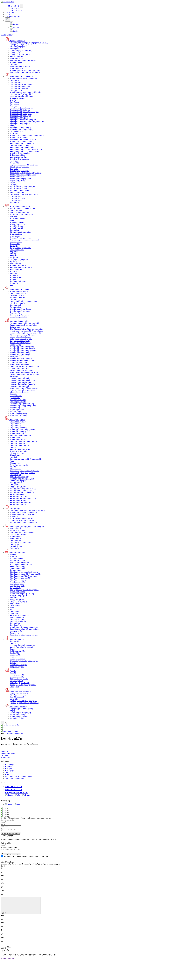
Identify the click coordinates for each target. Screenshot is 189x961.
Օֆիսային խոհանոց (16, 552)
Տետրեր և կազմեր (16, 210)
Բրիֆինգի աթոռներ (17, 295)
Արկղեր (13, 663)
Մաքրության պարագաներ (20, 341)
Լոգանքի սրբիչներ (17, 677)
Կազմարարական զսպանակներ (22, 147)
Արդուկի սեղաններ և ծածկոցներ (22, 514)
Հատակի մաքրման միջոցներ (20, 337)
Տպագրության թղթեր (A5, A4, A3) (22, 45)
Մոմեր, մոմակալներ (17, 714)
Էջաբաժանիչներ (16, 131)
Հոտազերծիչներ (16, 475)
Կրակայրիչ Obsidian (17, 659)
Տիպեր (12, 220)
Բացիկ (12, 710)
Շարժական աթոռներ (18, 293)
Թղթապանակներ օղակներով (21, 114)
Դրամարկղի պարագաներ (20, 190)
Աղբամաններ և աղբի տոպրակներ (23, 406)
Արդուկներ (14, 516)
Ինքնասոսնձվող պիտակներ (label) (23, 60)
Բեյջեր (12, 182)
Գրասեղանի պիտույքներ (19, 159)
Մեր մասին (9, 765)
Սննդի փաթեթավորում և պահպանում (24, 590)
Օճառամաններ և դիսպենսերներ (22, 404)
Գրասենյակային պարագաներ (21, 76)
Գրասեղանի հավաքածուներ (21, 141)
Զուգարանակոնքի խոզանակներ (22, 370)
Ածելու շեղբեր (15, 469)
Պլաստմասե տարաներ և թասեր (22, 594)
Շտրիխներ (14, 106)
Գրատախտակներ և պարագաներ (23, 175)
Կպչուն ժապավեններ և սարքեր (22, 647)
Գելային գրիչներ (16, 226)
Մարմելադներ (15, 625)
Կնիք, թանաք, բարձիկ (18, 157)
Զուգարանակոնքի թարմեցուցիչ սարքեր (25, 374)
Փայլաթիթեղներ (16, 631)
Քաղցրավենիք (15, 613)
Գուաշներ (13, 271)
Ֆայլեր (12, 125)
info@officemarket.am (16, 792)
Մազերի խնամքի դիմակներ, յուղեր (23, 488)
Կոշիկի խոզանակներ (18, 504)
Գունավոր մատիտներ (18, 265)
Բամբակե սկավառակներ (19, 445)
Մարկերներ (14, 102)
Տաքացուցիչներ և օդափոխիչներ (22, 518)
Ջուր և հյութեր (15, 603)
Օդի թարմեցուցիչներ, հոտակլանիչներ (24, 366)
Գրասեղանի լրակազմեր (19, 137)
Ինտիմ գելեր (14, 457)
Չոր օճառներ (15, 398)
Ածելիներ (13, 467)
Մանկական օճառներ (18, 400)
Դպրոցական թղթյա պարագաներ (23, 208)
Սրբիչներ (13, 673)
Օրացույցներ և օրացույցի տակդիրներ (24, 194)
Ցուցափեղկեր (15, 313)
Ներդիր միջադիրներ (17, 453)
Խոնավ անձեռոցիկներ (18, 481)
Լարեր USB (14, 544)
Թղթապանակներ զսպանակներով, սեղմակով (27, 122)
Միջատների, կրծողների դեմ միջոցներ (24, 661)
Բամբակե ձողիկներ (17, 443)
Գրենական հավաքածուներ (20, 238)
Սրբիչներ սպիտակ (17, 697)
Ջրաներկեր (14, 273)
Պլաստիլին (14, 283)
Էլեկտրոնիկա (14, 508)
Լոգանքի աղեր (15, 426)
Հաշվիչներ (14, 161)
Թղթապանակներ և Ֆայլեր (20, 110)
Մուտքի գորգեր (16, 411)
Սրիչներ (13, 254)
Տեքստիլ (12, 671)
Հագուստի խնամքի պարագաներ (22, 390)
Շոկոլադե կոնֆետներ (18, 621)
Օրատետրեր (14, 80)
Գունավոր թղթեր (16, 62)
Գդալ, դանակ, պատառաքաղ (21, 564)
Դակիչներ (14, 169)
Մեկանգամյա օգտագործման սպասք (24, 572)
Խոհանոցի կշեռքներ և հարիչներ (22, 520)
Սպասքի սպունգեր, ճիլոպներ (21, 358)
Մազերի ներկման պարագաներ (22, 492)
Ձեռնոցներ (14, 356)
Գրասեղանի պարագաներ (20, 153)
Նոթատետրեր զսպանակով (20, 86)
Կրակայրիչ (14, 657)
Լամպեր (13, 643)
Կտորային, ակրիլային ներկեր (21, 267)
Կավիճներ (14, 255)
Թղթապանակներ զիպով (19, 118)
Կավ (11, 285)
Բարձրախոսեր (15, 540)
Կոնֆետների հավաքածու (19, 615)
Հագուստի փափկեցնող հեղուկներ (22, 384)
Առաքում (10, 12)
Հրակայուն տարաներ (18, 568)
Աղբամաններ (15, 407)
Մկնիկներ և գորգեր (17, 530)
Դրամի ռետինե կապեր (18, 188)
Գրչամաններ (15, 163)
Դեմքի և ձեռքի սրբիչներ (19, 679)
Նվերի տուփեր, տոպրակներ (20, 712)
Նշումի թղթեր (15, 52)
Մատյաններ (14, 202)
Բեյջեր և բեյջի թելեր (17, 180)
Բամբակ (13, 447)
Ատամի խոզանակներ (18, 431)
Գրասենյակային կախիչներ (20, 309)
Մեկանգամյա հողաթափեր (20, 695)
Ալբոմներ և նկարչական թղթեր (21, 214)
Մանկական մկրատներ (18, 281)
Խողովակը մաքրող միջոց (19, 368)
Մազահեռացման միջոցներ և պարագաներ (26, 459)
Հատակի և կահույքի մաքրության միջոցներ (26, 333)
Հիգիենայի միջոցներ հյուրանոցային (23, 701)
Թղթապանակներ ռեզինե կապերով (23, 120)
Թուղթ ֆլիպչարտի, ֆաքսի (20, 66)
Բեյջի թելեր (14, 184)
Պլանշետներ (14, 133)
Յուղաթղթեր (14, 633)
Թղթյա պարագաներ (17, 41)
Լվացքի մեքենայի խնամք (19, 392)
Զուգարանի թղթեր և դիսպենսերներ (23, 325)
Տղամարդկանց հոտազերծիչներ (22, 479)
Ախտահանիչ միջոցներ (18, 413)
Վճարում (8, 768)
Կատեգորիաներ (7, 35)
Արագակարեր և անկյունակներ (21, 129)
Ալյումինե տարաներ (17, 582)
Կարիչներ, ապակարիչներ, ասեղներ (24, 165)
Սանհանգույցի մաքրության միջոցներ (24, 372)
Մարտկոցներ (15, 641)
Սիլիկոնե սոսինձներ (17, 651)
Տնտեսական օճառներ (18, 402)
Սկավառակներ (15, 538)
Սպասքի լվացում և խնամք (20, 352)
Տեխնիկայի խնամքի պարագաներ (22, 532)
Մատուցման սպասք (17, 560)
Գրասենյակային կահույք (19, 289)
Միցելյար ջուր (15, 463)
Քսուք (12, 461)
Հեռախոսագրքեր (16, 90)
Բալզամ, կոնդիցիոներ (18, 486)
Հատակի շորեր (15, 345)
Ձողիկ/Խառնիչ (15, 588)
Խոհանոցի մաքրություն (18, 362)
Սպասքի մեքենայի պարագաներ (22, 360)
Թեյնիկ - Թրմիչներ (17, 599)
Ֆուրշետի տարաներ (17, 586)
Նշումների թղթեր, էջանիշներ (21, 50)
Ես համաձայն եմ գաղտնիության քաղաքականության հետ (25, 856)
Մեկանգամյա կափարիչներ (20, 578)
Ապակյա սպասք (16, 558)
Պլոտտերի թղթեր (16, 68)
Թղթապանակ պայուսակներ (20, 127)
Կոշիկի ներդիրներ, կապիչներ (21, 502)
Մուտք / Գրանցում (14, 16)
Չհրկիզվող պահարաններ (19, 315)
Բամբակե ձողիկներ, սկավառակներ (23, 441)
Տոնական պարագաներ (18, 707)
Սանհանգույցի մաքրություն (20, 364)
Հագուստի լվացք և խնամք (20, 378)
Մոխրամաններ (15, 570)
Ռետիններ (14, 257)
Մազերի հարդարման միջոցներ (21, 490)
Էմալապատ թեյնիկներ (18, 601)
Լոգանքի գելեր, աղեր (18, 422)
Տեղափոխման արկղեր (18, 665)
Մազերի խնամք (16, 483)
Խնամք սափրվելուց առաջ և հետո (22, 473)
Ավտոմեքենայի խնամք (18, 415)
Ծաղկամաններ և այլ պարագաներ (23, 301)
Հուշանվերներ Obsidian (18, 317)
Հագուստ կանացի (16, 681)
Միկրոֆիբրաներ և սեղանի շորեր (22, 335)
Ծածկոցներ (14, 687)
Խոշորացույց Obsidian (18, 198)
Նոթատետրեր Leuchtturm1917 (21, 94)
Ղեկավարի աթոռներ (17, 297)
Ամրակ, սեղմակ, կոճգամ (19, 167)
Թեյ (11, 609)
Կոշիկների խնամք (17, 494)
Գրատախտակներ (17, 177)
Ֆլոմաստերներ (15, 263)
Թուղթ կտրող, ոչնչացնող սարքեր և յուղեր (25, 173)
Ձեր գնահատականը (9, 847)
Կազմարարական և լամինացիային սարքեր (26, 149)
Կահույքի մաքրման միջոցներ (21, 339)
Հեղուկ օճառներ (16, 396)
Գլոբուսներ (14, 275)
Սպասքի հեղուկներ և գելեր (20, 354)
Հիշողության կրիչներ (18, 534)
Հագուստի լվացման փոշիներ (21, 382)
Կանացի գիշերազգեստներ (20, 683)
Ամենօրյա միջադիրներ (18, 451)
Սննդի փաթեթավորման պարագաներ (24, 635)
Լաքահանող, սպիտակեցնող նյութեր (24, 388)
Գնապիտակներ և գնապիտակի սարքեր (25, 70)
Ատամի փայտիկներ (17, 439)
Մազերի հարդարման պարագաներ (23, 522)
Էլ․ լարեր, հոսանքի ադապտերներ (23, 645)
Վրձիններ (13, 261)
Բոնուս (7, 774)
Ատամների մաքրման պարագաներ (23, 429)
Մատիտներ (14, 104)
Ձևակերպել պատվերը (15, 733)
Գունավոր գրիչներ (17, 228)
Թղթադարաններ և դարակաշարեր (23, 139)
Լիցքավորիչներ (16, 546)
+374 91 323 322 (13, 6)
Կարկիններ (14, 252)
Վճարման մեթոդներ (8, 753)
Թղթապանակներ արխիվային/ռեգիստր (24, 112)
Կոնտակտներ (6, 757)
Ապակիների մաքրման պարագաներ (23, 350)
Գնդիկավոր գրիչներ (17, 224)
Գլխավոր (4, 751)
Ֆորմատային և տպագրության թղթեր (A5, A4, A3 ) (29, 43)
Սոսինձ (12, 649)
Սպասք (13, 554)
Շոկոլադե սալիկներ (17, 619)
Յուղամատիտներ (16, 269)
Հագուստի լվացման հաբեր (20, 386)
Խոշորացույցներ (16, 196)
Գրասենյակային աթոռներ (19, 291)
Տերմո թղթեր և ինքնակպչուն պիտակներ (25, 72)
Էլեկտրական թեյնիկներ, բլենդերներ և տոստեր (27, 510)
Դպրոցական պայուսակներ (20, 248)
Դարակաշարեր (16, 305)
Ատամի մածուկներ (17, 433)
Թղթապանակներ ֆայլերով (20, 123)
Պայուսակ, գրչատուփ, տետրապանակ (24, 240)
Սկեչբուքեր (14, 216)
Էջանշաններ (15, 236)
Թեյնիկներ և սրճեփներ (18, 596)
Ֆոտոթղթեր (14, 48)
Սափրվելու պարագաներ (19, 465)
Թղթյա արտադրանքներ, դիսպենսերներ (25, 323)
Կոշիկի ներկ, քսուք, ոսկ (18, 496)
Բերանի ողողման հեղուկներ (20, 435)
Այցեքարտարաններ (17, 155)
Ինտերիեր (13, 299)
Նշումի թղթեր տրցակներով (20, 54)
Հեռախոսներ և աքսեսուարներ (21, 542)
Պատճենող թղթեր (16, 58)
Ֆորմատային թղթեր (17, 46)
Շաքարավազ (15, 611)
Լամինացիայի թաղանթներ (20, 145)
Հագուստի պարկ (16, 242)
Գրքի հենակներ (16, 234)
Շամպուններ (14, 484)
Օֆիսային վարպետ (16, 639)
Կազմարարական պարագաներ (22, 143)
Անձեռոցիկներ (15, 327)
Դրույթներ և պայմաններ (14, 778)
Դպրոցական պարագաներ (19, 206)
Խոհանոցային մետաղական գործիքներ (24, 627)
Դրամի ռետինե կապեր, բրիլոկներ (23, 186)
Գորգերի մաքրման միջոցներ (20, 343)
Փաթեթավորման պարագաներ (21, 709)
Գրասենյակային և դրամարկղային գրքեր (25, 92)
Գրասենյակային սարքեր (19, 171)
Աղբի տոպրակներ (17, 409)
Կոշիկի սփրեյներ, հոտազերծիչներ (23, 498)
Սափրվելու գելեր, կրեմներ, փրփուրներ (24, 471)
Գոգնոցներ (14, 246)
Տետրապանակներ (17, 250)
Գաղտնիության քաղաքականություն (19, 776)
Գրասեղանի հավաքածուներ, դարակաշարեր (27, 135)
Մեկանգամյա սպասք (18, 580)
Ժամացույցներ (15, 307)
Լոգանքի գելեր (15, 424)
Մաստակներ (15, 623)
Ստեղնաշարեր (15, 528)
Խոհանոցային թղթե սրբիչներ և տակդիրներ (26, 331)
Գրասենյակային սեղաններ (20, 311)
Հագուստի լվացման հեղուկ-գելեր (22, 380)
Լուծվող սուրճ (15, 605)
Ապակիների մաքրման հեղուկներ (22, 349)
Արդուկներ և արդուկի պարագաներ (23, 512)
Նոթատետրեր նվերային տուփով (22, 96)
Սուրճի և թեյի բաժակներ (19, 562)
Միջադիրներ (15, 455)
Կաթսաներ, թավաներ (18, 566)
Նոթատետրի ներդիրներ (19, 88)
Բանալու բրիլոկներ (17, 192)
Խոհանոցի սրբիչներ (17, 675)
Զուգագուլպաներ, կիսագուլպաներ (23, 685)
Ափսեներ (13, 556)
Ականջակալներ (16, 536)
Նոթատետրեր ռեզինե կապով (21, 84)
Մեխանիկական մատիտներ (20, 232)
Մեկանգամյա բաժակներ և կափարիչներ (25, 574)
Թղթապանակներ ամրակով (20, 116)
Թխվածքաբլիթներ (17, 617)
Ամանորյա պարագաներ (19, 716)
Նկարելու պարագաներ (19, 259)
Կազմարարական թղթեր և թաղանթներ (24, 151)
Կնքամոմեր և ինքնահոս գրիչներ (22, 108)
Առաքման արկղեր (17, 667)
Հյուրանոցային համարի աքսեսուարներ (24, 703)
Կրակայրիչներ (15, 655)
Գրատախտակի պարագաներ (21, 179)
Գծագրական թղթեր (17, 218)
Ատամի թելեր (15, 437)
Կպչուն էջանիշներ (17, 56)
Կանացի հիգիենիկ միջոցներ (20, 449)
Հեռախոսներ (14, 548)
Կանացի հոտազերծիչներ (19, 477)
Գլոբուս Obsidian (16, 277)
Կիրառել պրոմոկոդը (8, 958)
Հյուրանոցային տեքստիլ (19, 693)
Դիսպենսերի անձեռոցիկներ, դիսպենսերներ (26, 329)
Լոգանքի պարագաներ (18, 427)
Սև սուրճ (13, 607)
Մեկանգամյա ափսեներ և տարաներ (23, 576)
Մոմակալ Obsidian (17, 718)
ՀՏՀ (8, 14)
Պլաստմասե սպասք (17, 592)
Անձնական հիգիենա (17, 420)
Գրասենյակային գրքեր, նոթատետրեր (24, 78)
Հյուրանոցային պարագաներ (20, 691)
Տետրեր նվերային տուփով (19, 212)
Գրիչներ (13, 100)
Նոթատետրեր (15, 82)
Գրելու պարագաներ (17, 98)
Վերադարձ (9, 770)
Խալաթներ (14, 699)
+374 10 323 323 (13, 786)
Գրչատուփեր (15, 244)
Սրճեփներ (14, 597)
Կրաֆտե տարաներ (17, 584)
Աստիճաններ (15, 653)
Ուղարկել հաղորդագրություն (11, 833)
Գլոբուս (13, 279)
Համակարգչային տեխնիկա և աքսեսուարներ (26, 526)
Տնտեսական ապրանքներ (19, 321)
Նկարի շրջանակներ (17, 303)
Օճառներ (13, 394)
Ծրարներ (13, 64)
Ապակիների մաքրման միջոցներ (22, 347)
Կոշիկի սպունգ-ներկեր (18, 500)
